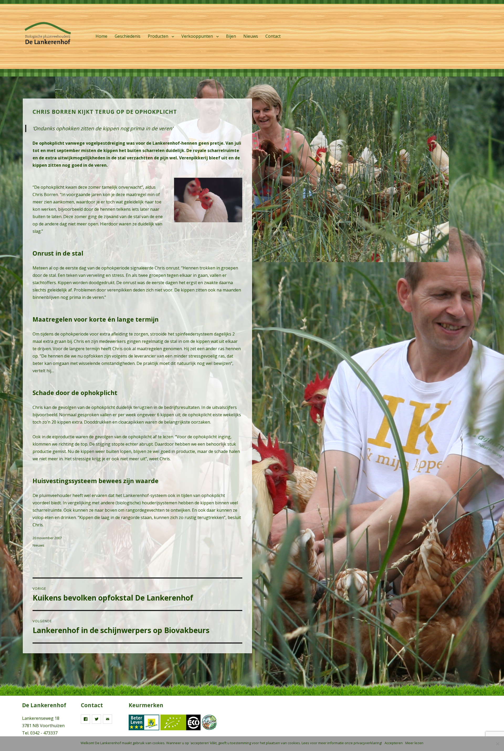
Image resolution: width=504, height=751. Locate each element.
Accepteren (394, 743)
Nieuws (250, 36)
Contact (273, 36)
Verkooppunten (197, 36)
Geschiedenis (127, 36)
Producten (158, 36)
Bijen (231, 36)
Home (101, 36)
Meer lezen (414, 743)
